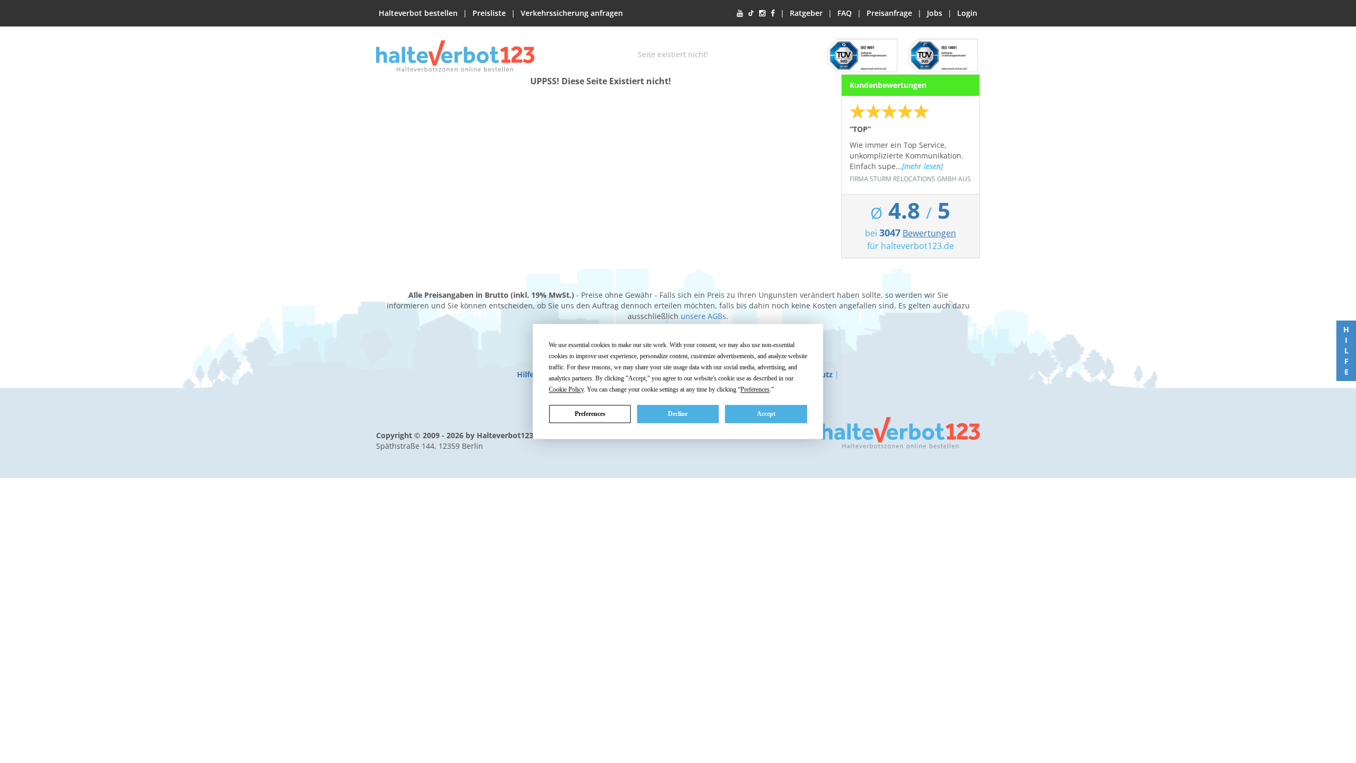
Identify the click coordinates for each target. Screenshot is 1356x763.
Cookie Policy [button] (566, 389)
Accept (766, 414)
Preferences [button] (755, 389)
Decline (678, 414)
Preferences (590, 414)
